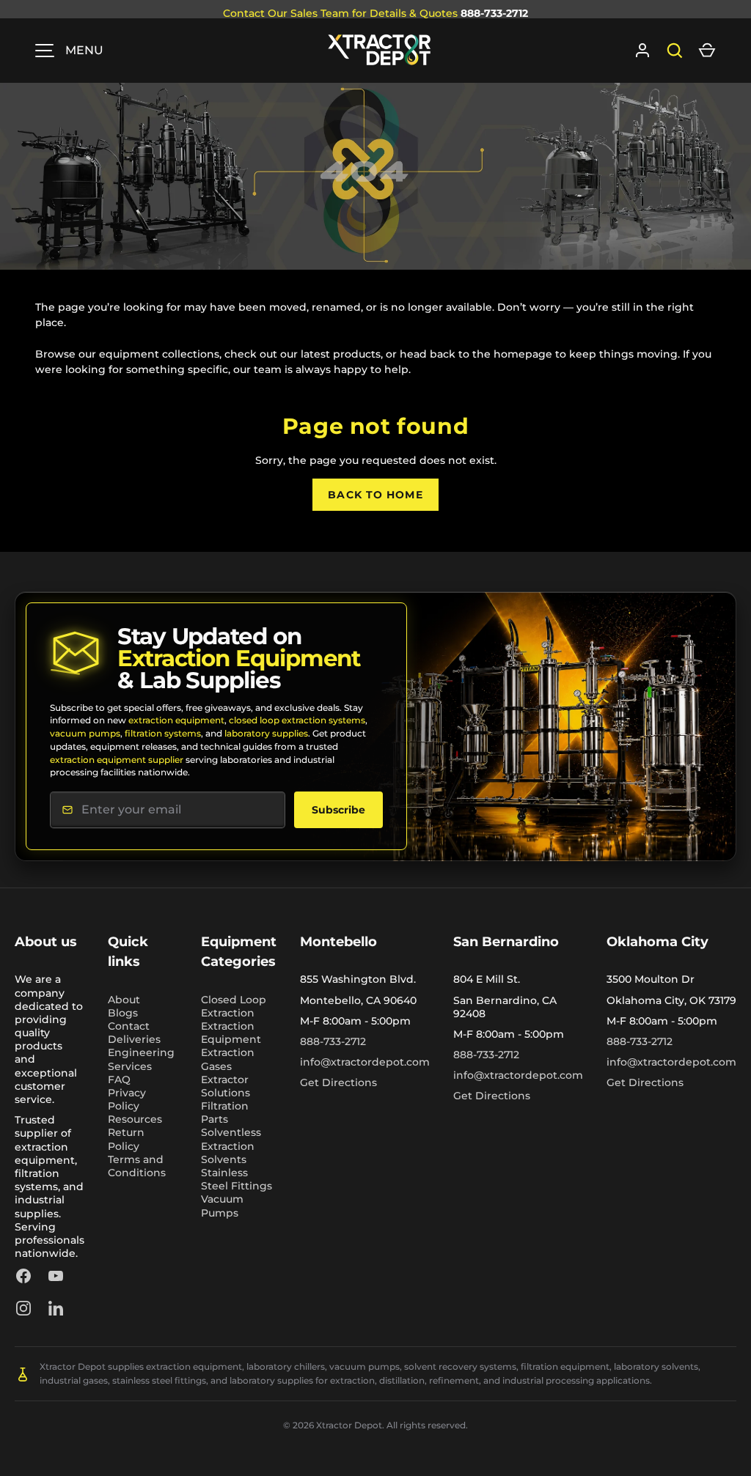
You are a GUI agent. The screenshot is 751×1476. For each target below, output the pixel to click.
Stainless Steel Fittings (236, 1179)
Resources (135, 1119)
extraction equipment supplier (116, 759)
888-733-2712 (494, 13)
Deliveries (134, 1039)
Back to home (375, 494)
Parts (214, 1119)
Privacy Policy (127, 1099)
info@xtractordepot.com (365, 1062)
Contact (129, 1026)
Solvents (223, 1159)
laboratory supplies (266, 733)
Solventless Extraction (231, 1139)
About (124, 999)
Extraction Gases (227, 1059)
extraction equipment (176, 720)
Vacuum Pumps (222, 1205)
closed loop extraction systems (297, 720)
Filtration (225, 1105)
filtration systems (163, 733)
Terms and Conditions (137, 1166)
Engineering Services (141, 1059)
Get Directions (338, 1082)
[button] (707, 50)
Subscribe (338, 809)
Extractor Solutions (225, 1086)
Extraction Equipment (231, 1032)
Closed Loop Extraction (233, 1006)
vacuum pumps (85, 733)
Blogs (123, 1012)
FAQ (119, 1079)
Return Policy (126, 1139)
